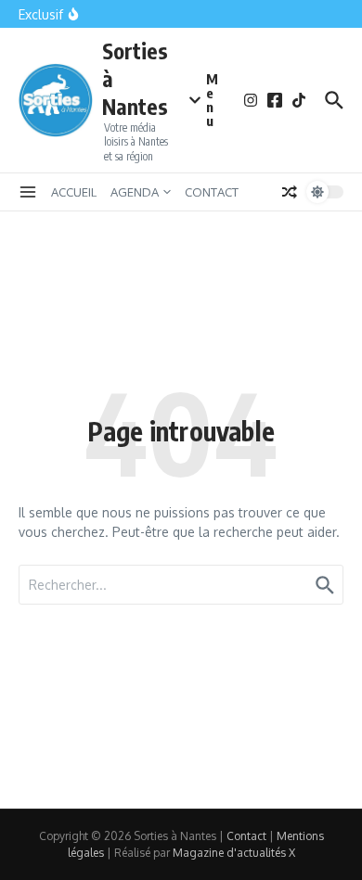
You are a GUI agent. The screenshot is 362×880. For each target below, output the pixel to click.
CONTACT (212, 192)
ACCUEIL (74, 192)
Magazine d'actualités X (234, 853)
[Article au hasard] (289, 192)
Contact (246, 836)
